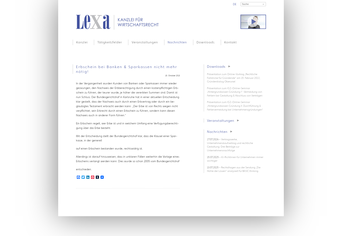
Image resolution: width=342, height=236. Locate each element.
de (234, 4)
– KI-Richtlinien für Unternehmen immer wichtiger (235, 159)
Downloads (206, 42)
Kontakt (230, 42)
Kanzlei (82, 42)
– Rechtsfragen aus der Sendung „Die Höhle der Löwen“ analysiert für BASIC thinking (233, 169)
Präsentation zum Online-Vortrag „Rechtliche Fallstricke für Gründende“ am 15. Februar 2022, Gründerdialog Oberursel (233, 77)
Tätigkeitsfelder (109, 42)
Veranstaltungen (145, 42)
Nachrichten (177, 42)
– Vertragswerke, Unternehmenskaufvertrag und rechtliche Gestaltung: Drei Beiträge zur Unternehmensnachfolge (230, 145)
